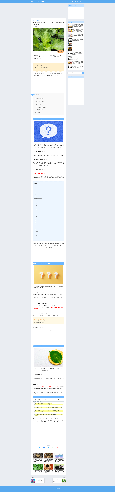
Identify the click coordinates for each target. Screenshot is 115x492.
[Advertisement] (48, 10)
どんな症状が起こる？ (39, 110)
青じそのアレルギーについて (39, 109)
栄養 (75, 1)
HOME (58, 488)
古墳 (77, 1)
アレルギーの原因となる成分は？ (40, 107)
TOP (70, 1)
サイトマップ (82, 1)
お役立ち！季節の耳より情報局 (39, 1)
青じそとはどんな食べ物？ (39, 104)
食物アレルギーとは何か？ (39, 101)
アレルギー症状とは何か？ (39, 98)
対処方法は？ (37, 112)
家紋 (72, 1)
